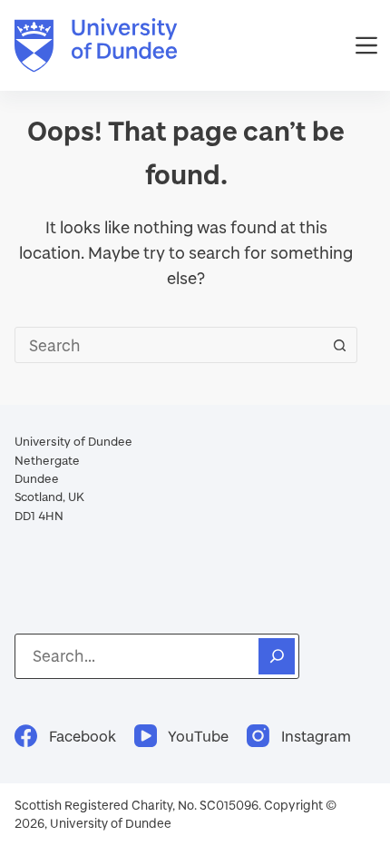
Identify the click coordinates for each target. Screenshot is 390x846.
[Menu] (366, 45)
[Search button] (339, 345)
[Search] (276, 656)
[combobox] (168, 345)
